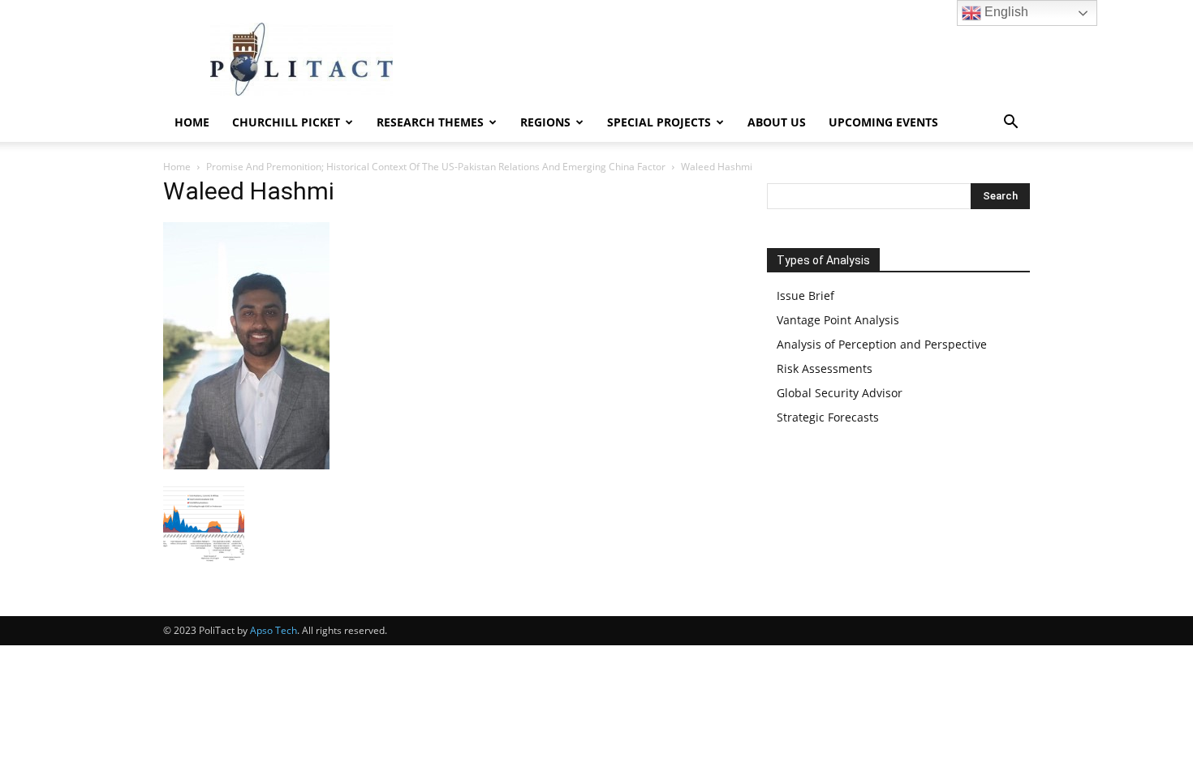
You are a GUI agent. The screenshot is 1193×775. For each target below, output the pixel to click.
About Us (776, 122)
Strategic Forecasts (828, 417)
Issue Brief (805, 295)
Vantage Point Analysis (838, 320)
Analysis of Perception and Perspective (882, 344)
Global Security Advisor (839, 392)
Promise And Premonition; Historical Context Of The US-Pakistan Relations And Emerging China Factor (435, 166)
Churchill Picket (286, 122)
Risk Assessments (824, 368)
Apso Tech (273, 630)
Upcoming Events (883, 122)
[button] (1010, 123)
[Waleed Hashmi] (246, 465)
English (1004, 12)
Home (191, 122)
